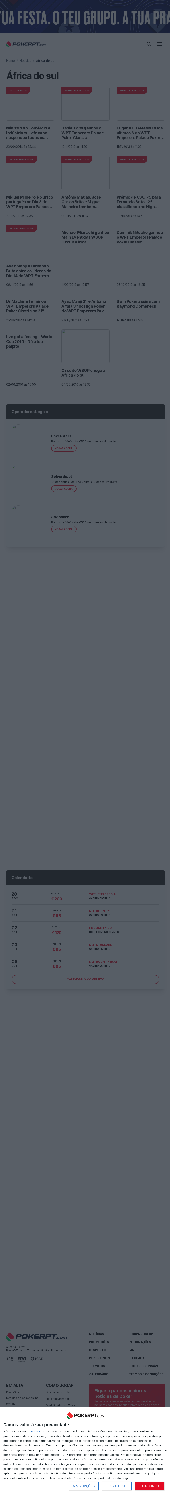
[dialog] (85, 1452)
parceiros (34, 1431)
